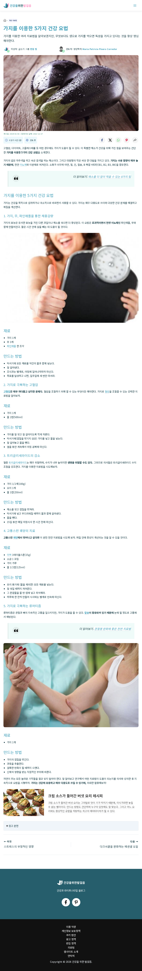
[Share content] (135, 140)
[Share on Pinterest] (126, 140)
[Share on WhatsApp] (118, 140)
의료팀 (71, 947)
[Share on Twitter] (110, 140)
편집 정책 (71, 943)
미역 (9, 555)
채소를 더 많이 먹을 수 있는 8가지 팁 (109, 177)
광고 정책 (71, 939)
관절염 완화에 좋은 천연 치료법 (112, 629)
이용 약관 (71, 926)
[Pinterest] (76, 902)
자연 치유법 (13, 20)
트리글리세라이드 (18, 462)
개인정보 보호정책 (71, 931)
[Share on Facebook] (101, 140)
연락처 (71, 956)
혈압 (107, 391)
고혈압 (6, 391)
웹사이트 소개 (71, 951)
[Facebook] (66, 902)
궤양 (15, 537)
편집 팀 (33, 49)
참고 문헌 (13, 826)
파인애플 (11, 346)
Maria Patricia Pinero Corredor (99, 49)
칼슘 (87, 612)
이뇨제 (23, 164)
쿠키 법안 (71, 935)
